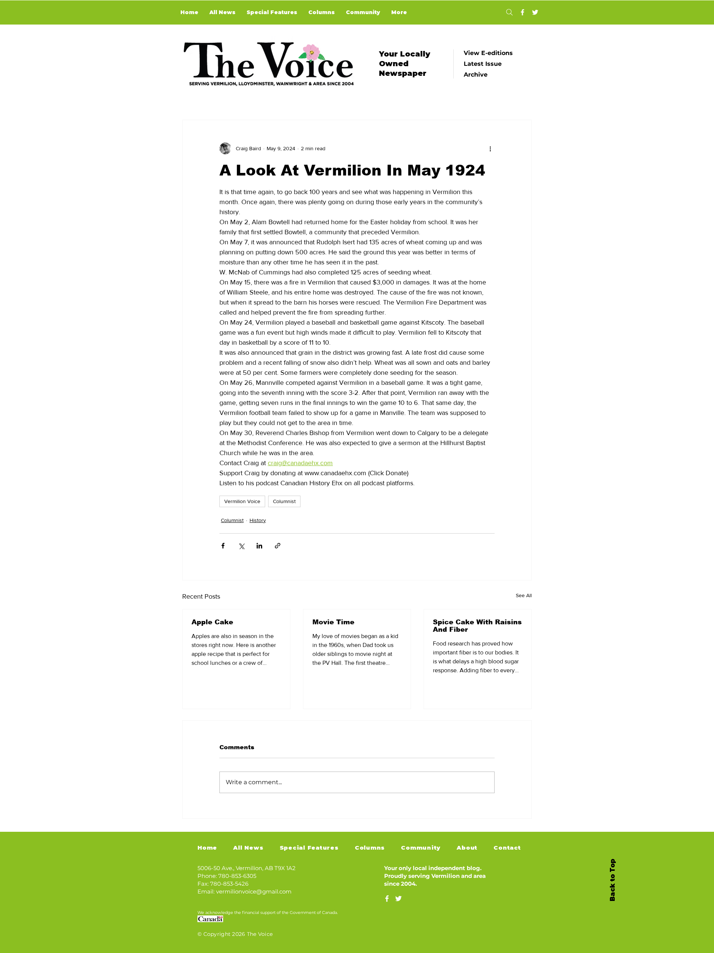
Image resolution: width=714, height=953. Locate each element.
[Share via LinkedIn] (259, 545)
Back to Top (612, 880)
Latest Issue (483, 63)
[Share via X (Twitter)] (241, 545)
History (258, 520)
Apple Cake (212, 622)
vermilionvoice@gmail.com (254, 891)
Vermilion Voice (242, 501)
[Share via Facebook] (222, 545)
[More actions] (490, 148)
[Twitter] (535, 12)
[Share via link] (277, 545)
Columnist (284, 501)
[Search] (509, 12)
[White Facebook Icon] (387, 898)
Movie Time (333, 622)
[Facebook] (522, 12)
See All (524, 595)
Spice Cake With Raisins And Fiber (477, 625)
